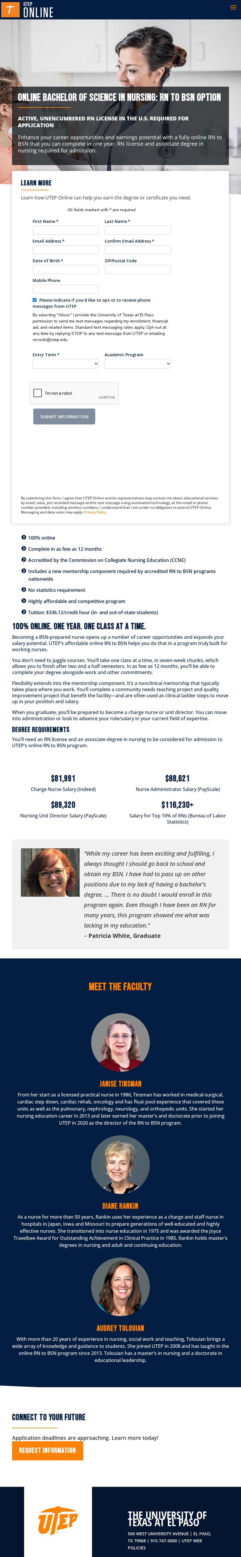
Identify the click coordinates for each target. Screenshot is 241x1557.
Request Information (47, 1450)
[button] (233, 9)
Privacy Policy (95, 512)
